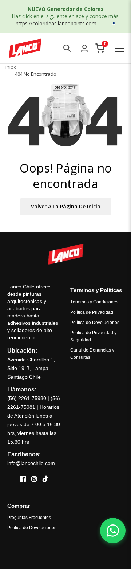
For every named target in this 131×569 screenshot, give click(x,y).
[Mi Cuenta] (84, 48)
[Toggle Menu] (119, 48)
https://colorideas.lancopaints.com (56, 23)
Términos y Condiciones (94, 301)
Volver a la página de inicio (65, 206)
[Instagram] (34, 479)
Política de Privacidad (91, 312)
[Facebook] (23, 479)
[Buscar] (67, 48)
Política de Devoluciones (94, 322)
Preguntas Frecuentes (29, 517)
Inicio (11, 67)
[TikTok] (45, 479)
